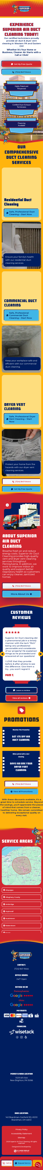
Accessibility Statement (21, 1134)
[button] (2, 654)
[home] (21, 9)
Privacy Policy (21, 1129)
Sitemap (21, 1138)
